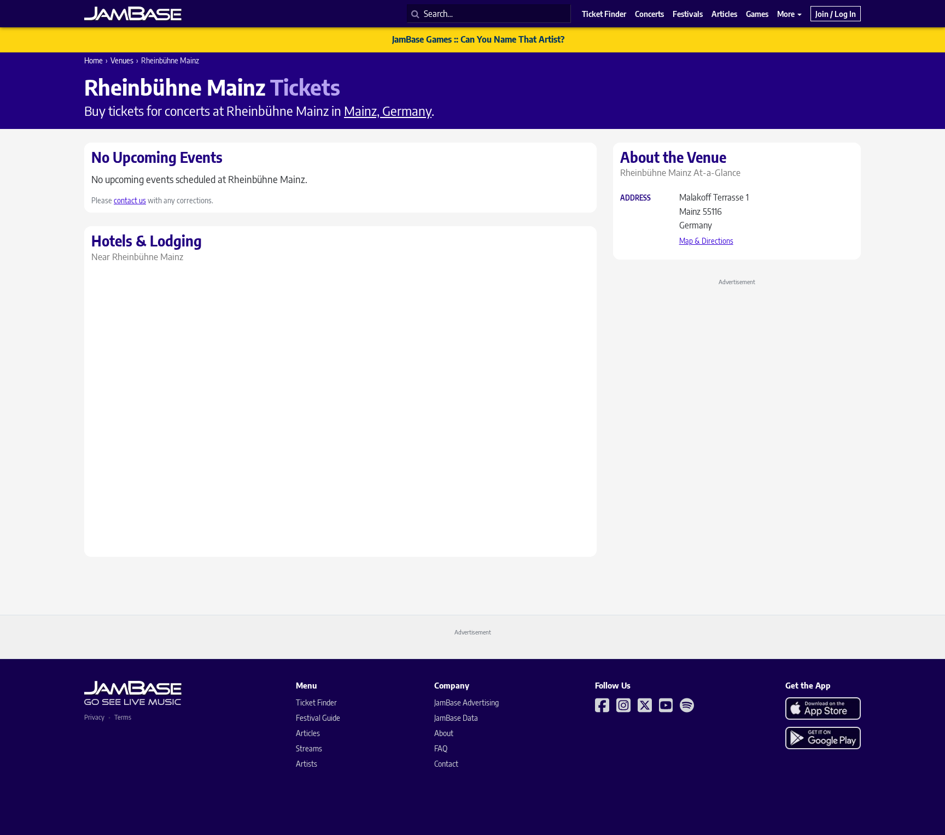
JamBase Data (456, 717)
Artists (306, 763)
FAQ (440, 748)
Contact (446, 763)
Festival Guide (318, 717)
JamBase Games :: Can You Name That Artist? (478, 39)
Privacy (94, 717)
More (786, 14)
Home (93, 60)
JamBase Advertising (466, 702)
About (443, 733)
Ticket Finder (316, 702)
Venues (121, 60)
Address (635, 198)
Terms (122, 717)
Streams (309, 748)
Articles (308, 733)
